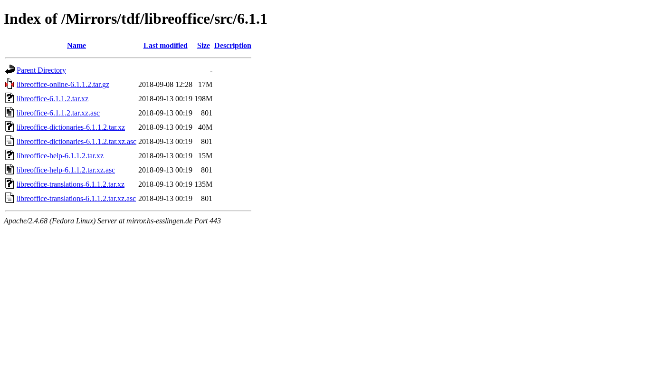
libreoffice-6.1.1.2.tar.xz (52, 99)
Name (76, 45)
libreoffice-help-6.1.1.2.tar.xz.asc (66, 170)
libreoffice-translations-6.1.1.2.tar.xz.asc (76, 198)
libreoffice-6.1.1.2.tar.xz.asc (58, 113)
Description (232, 45)
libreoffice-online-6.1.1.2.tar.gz (63, 84)
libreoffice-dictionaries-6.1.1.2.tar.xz (71, 127)
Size (203, 45)
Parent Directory (41, 70)
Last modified (165, 45)
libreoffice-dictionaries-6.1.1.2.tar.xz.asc (76, 141)
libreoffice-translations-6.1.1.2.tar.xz (70, 184)
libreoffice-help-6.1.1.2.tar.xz (60, 156)
